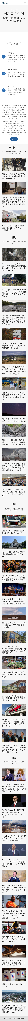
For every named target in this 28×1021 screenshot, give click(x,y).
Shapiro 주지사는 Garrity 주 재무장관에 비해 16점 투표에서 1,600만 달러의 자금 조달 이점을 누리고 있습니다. (14, 787)
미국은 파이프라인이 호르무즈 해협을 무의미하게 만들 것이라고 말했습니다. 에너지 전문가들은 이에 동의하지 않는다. (13, 202)
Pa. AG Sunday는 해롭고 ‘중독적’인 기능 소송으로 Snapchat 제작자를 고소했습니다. (13, 813)
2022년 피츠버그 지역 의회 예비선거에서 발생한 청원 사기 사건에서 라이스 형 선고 (13, 963)
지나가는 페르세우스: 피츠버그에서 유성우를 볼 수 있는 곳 (14, 420)
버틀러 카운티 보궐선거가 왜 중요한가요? (13, 985)
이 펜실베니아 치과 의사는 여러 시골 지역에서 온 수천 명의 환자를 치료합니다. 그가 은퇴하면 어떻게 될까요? (14, 748)
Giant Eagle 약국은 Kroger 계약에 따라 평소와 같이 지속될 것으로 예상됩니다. (13, 698)
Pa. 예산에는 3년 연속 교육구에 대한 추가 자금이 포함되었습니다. (13, 554)
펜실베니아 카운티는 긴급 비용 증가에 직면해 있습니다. (13, 532)
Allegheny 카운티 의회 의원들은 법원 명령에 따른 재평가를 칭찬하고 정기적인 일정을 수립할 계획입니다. (14, 1009)
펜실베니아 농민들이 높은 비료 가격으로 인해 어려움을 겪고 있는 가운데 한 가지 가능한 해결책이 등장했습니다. (14, 370)
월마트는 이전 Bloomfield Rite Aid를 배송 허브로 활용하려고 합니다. (14, 625)
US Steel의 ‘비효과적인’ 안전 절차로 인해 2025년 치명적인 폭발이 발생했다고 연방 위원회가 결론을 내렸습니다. (13, 467)
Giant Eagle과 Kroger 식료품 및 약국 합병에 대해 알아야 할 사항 (14, 674)
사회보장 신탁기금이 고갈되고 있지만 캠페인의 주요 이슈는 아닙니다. (13, 228)
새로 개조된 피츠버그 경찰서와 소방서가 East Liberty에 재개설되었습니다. (13, 939)
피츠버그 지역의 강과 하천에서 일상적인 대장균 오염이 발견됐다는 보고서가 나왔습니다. (13, 396)
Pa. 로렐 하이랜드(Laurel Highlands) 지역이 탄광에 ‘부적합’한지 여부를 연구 (13, 345)
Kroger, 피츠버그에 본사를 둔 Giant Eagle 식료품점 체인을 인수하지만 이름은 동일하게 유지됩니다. (13, 723)
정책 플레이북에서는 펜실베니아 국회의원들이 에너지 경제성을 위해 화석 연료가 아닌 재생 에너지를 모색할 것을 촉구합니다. (13, 320)
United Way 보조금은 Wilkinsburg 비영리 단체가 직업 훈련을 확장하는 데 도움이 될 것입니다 (14, 650)
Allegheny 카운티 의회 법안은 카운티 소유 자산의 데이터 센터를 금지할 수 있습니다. (14, 838)
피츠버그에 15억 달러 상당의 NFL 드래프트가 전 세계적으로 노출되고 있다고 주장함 (13, 578)
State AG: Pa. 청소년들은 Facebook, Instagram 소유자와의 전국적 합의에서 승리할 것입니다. (14, 863)
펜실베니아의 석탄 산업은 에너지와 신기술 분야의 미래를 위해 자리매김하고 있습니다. (13, 442)
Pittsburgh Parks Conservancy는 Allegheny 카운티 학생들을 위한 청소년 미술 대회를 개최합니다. (14, 293)
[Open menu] (24, 2)
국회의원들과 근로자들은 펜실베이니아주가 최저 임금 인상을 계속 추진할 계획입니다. (13, 601)
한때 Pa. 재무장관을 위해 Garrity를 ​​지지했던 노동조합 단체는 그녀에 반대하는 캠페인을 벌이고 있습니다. (13, 914)
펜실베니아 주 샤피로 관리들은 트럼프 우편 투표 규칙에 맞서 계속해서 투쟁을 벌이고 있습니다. (14, 888)
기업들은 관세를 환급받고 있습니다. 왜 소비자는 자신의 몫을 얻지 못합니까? (14, 176)
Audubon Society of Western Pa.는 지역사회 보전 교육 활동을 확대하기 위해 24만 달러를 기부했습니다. (14, 267)
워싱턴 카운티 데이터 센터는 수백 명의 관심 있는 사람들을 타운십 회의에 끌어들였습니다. (13, 493)
